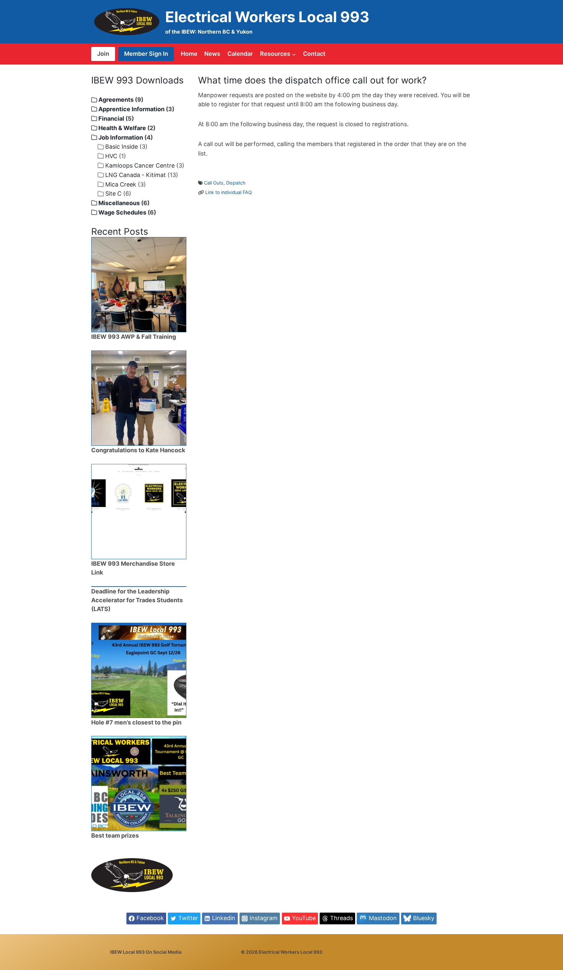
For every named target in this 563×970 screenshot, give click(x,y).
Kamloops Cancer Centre (140, 165)
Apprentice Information (131, 109)
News (212, 53)
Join (103, 53)
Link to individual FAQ (228, 192)
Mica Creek (120, 184)
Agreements (116, 99)
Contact (314, 53)
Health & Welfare (122, 128)
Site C (113, 193)
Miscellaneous (119, 203)
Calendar (240, 53)
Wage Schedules (122, 212)
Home (189, 53)
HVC (111, 156)
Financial (111, 118)
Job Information (120, 137)
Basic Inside (121, 146)
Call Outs (214, 183)
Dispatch (236, 183)
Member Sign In (146, 53)
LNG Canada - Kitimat (135, 175)
